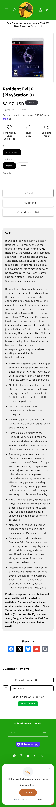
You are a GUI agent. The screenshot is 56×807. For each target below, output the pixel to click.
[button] (7, 10)
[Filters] (6, 688)
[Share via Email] (36, 649)
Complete (13, 153)
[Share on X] (19, 649)
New (25, 166)
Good (11, 166)
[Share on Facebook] (11, 649)
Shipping (6, 110)
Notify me (30, 202)
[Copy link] (45, 649)
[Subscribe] (44, 733)
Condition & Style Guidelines (9, 135)
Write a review (28, 703)
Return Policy (28, 134)
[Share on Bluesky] (28, 649)
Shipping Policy (46, 134)
